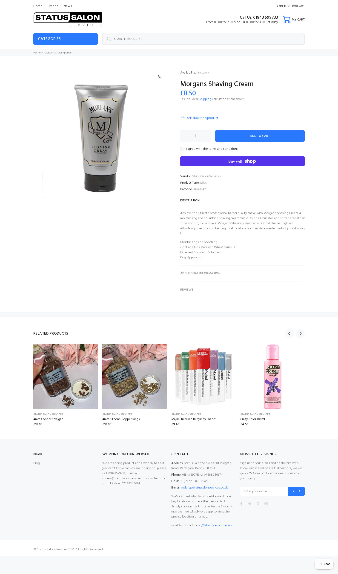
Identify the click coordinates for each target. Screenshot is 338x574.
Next (300, 333)
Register (298, 6)
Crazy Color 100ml (252, 419)
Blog (36, 463)
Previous (289, 333)
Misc (203, 182)
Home (36, 52)
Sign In (281, 6)
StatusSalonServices (206, 176)
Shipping (205, 99)
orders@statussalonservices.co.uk (204, 487)
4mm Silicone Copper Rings (121, 419)
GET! (296, 491)
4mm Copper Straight (48, 419)
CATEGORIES (49, 39)
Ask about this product (202, 118)
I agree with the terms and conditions (212, 149)
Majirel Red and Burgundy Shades (193, 419)
